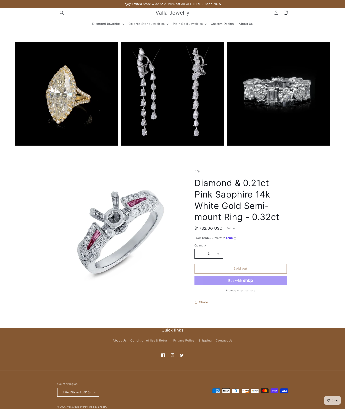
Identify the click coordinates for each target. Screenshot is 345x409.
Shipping (205, 340)
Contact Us (224, 340)
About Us (119, 340)
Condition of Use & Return (150, 340)
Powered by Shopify (95, 406)
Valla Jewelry (75, 406)
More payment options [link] (240, 290)
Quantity (200, 245)
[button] (61, 12)
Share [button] (203, 302)
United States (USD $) (76, 392)
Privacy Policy (184, 340)
